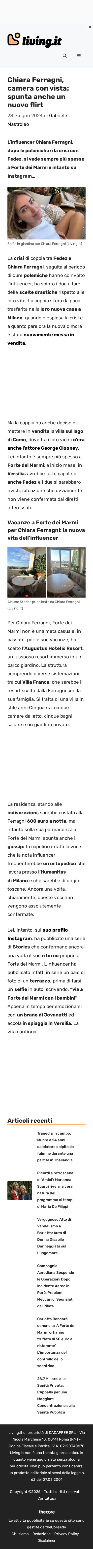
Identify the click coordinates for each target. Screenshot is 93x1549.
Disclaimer (46, 1540)
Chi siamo (20, 1534)
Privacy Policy (66, 1534)
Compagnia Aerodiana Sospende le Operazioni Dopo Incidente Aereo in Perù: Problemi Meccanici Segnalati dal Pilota (55, 1286)
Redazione (41, 1534)
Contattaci (46, 1498)
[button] (65, 55)
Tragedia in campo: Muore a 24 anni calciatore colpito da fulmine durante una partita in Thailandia (55, 1146)
